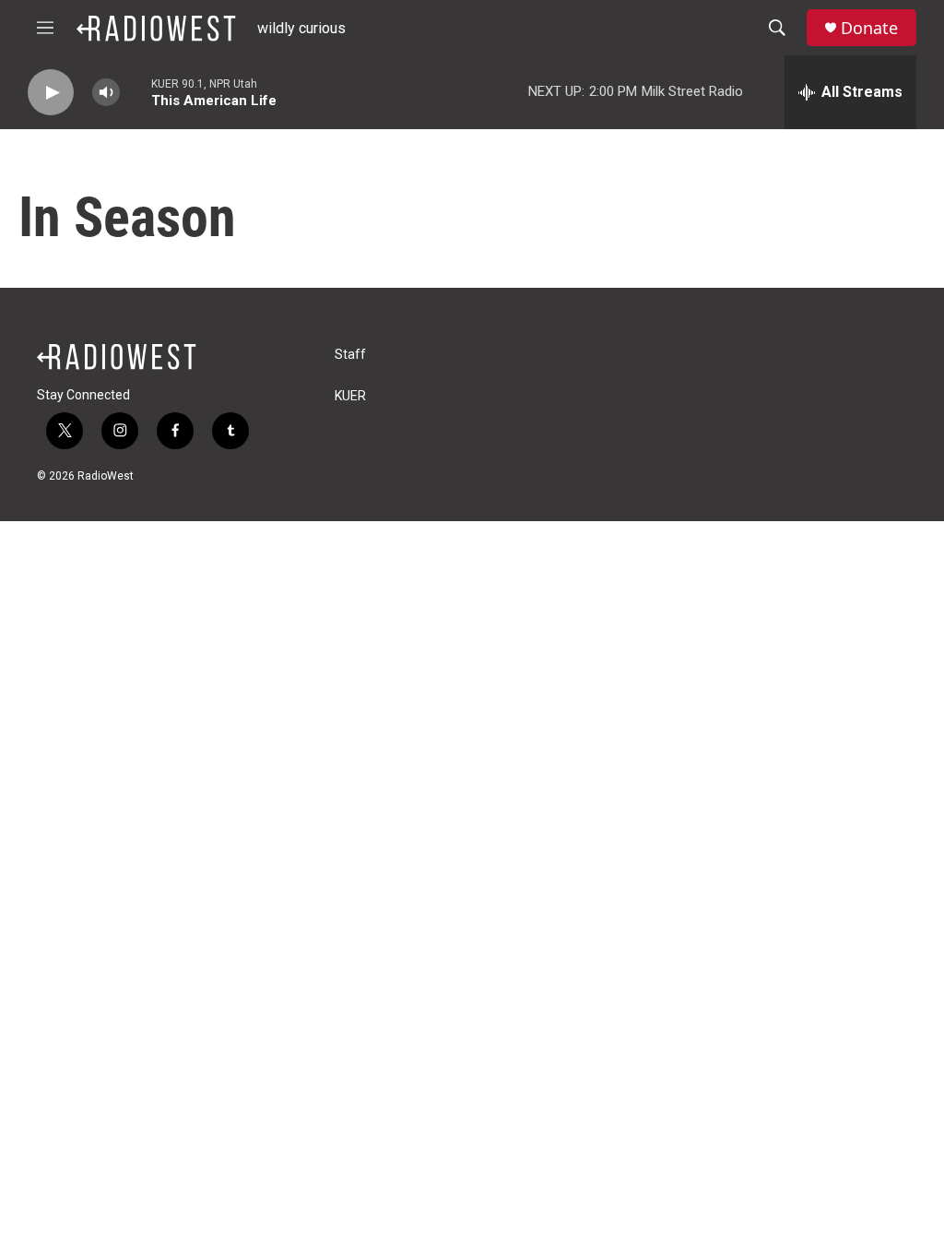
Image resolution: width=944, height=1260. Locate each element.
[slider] (135, 91)
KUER (350, 396)
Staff (350, 355)
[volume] (106, 92)
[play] (50, 92)
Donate (869, 28)
